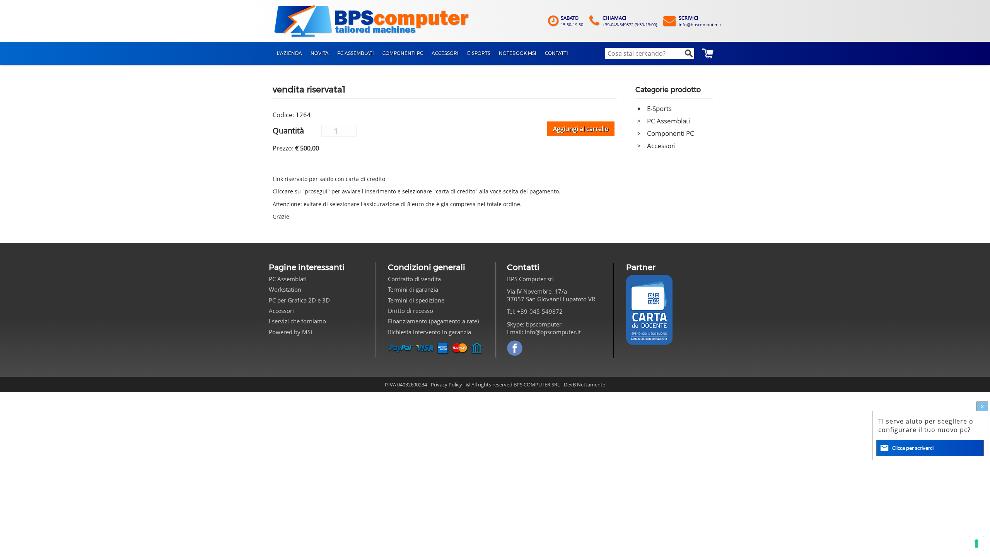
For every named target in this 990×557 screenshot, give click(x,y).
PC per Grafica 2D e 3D (299, 300)
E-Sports (659, 108)
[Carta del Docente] (649, 310)
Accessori (661, 145)
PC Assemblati (668, 120)
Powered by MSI (290, 332)
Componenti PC (670, 133)
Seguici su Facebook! (514, 348)
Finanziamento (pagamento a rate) (433, 321)
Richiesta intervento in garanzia (429, 332)
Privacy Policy (446, 384)
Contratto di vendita (414, 279)
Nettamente (591, 384)
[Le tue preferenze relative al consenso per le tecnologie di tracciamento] (976, 543)
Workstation (285, 289)
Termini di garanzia (413, 289)
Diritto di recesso (410, 310)
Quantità (288, 130)
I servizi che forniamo (297, 321)
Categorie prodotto (668, 89)
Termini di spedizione (416, 300)
